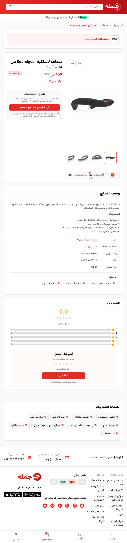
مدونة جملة (97, 480)
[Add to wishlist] (79, 63)
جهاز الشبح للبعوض (117, 523)
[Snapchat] (45, 506)
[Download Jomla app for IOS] (13, 494)
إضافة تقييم (63, 375)
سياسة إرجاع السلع (97, 488)
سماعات (103, 25)
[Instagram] (74, 506)
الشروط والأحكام (95, 511)
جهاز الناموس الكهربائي (115, 507)
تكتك (120, 515)
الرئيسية (118, 25)
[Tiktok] (60, 506)
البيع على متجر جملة (115, 482)
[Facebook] (82, 506)
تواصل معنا (117, 475)
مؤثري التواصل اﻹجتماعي (115, 498)
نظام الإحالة (117, 490)
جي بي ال (92, 247)
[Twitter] (67, 506)
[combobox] (57, 6)
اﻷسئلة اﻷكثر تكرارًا (97, 519)
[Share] (72, 63)
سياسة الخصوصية (98, 498)
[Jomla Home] (113, 6)
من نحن (100, 475)
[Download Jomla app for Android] (32, 494)
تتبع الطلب (98, 506)
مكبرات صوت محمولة (87, 240)
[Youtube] (52, 506)
